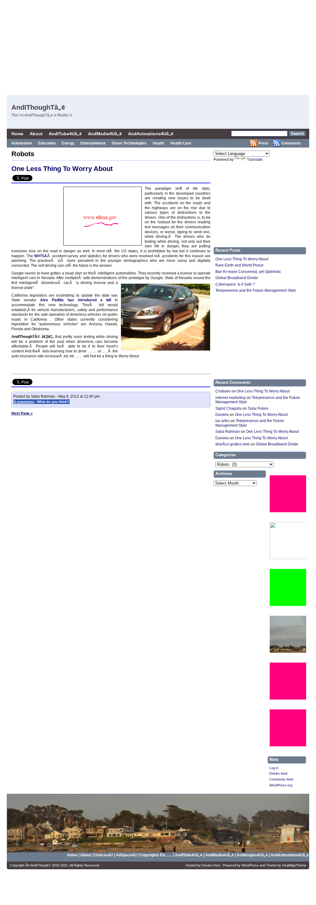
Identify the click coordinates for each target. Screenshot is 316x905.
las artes (222, 421)
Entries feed (278, 773)
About (36, 133)
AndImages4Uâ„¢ (252, 855)
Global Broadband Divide (236, 278)
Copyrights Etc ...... (155, 855)
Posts (263, 143)
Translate (255, 159)
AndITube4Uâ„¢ (65, 133)
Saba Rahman (227, 431)
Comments (291, 143)
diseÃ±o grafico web (232, 444)
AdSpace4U (127, 855)
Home (17, 133)
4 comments (24, 402)
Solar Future (258, 408)
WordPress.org (280, 785)
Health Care (180, 143)
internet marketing (230, 398)
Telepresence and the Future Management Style (255, 290)
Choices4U (104, 855)
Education (47, 143)
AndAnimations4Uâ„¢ (150, 133)
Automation (21, 143)
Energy (68, 143)
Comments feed (281, 779)
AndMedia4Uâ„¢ (105, 133)
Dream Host (211, 865)
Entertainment (93, 143)
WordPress (251, 865)
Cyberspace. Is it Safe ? (235, 284)
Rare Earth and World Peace (239, 265)
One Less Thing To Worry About (62, 168)
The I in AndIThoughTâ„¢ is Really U (41, 115)
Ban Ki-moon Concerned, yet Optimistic (248, 272)
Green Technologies (129, 143)
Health (158, 143)
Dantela (222, 414)
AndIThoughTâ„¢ (38, 107)
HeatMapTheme (294, 865)
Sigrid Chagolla (228, 408)
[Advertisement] (181, 46)
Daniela (222, 438)
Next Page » (22, 413)
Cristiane (223, 391)
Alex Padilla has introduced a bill (75, 300)
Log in (273, 768)
